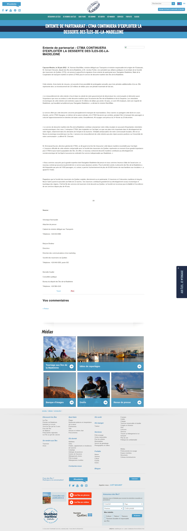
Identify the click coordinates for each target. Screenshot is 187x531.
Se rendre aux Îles (50, 441)
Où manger (99, 423)
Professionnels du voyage (129, 451)
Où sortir (98, 417)
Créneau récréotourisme (128, 457)
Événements (73, 426)
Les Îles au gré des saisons (51, 435)
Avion (44, 446)
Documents (124, 455)
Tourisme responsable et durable (131, 423)
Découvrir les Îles (50, 417)
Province (107, 508)
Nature (97, 454)
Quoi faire (73, 417)
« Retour (46, 308)
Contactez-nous (75, 466)
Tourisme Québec (82, 514)
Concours (124, 429)
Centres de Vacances (75, 454)
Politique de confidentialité (129, 440)
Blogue (98, 468)
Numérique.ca (119, 528)
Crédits (123, 419)
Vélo (70, 428)
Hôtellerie (71, 441)
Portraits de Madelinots (50, 422)
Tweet (58, 291)
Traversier (46, 444)
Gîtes (70, 444)
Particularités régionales (50, 432)
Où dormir (73, 438)
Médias (50, 411)
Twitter (6, 10)
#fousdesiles (11, 4)
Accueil (44, 411)
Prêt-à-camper (73, 458)
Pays (126, 504)
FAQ (122, 427)
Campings (72, 450)
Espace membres (126, 453)
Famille (97, 460)
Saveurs (97, 456)
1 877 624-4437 (116, 485)
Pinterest (15, 10)
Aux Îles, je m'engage (182, 281)
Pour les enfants (100, 439)
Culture (97, 458)
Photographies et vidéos (102, 445)
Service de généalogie (101, 443)
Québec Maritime (53, 515)
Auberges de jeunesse (76, 452)
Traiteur (97, 426)
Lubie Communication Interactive (134, 528)
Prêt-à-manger (99, 435)
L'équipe (123, 421)
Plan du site (124, 438)
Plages (71, 420)
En (184, 3)
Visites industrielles (101, 437)
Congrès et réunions (127, 425)
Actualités (57, 411)
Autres (97, 463)
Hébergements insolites (76, 460)
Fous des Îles (47, 428)
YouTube (10, 10)
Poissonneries (73, 432)
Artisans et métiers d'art (76, 430)
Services (98, 432)
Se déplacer (46, 430)
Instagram (19, 10)
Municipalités (99, 441)
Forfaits (98, 451)
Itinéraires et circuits (49, 424)
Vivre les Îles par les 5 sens (51, 426)
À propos (123, 417)
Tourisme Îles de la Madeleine (93, 7)
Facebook (3, 10)
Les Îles (45, 420)
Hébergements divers (75, 456)
